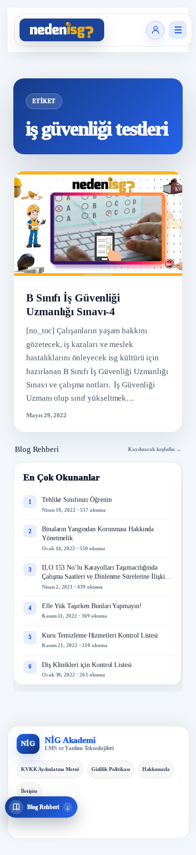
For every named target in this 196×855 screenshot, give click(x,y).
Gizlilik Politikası (110, 769)
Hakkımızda (156, 769)
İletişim (29, 791)
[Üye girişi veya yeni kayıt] (155, 30)
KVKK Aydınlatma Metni (50, 769)
